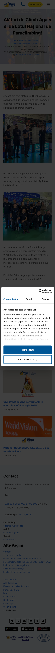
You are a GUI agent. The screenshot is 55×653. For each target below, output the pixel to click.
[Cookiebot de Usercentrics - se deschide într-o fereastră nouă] (39, 291)
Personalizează (26, 359)
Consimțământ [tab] (10, 299)
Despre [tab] (45, 299)
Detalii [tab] (29, 299)
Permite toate (27, 350)
